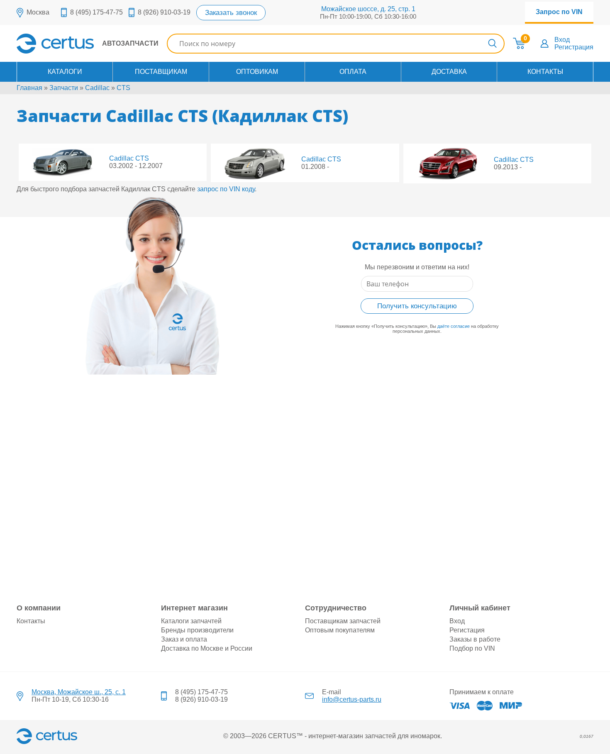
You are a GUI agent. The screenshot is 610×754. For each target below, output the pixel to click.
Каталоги (65, 71)
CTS (123, 87)
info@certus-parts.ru (351, 699)
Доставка (449, 71)
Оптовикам (257, 71)
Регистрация (573, 47)
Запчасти (63, 87)
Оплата (352, 71)
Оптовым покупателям (340, 630)
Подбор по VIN (472, 648)
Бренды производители (197, 630)
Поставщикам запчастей (343, 621)
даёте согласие (453, 326)
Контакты (545, 71)
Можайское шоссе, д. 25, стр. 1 (368, 8)
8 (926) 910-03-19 (164, 12)
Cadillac (97, 87)
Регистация (467, 630)
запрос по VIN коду (226, 189)
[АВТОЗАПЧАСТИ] (88, 51)
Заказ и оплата (184, 639)
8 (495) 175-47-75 (96, 12)
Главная (29, 87)
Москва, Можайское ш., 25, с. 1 (79, 691)
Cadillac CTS (129, 158)
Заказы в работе (474, 639)
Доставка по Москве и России (206, 648)
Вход (562, 39)
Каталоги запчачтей (191, 621)
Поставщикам (161, 71)
